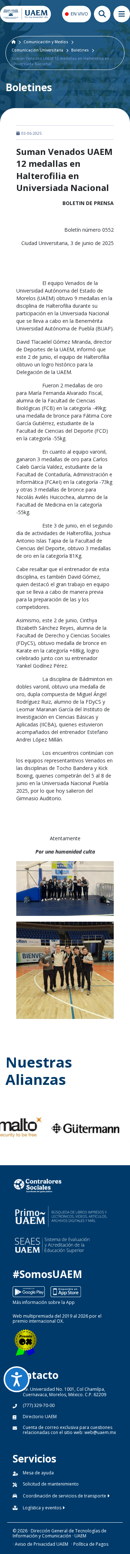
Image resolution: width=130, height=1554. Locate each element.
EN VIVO (79, 13)
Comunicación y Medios (45, 41)
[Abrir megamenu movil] (121, 14)
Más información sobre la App (44, 1302)
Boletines (80, 50)
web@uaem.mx (100, 1432)
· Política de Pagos (89, 1544)
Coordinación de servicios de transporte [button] (65, 1496)
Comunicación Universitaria (37, 50)
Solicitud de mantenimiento (51, 1484)
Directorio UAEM (40, 1416)
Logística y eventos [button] (42, 1508)
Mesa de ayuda (38, 1473)
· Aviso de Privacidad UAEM (40, 1544)
